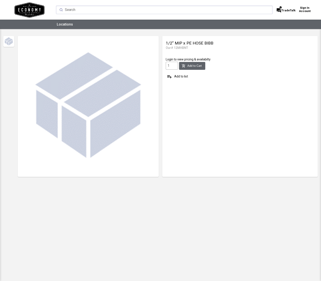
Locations (65, 24)
